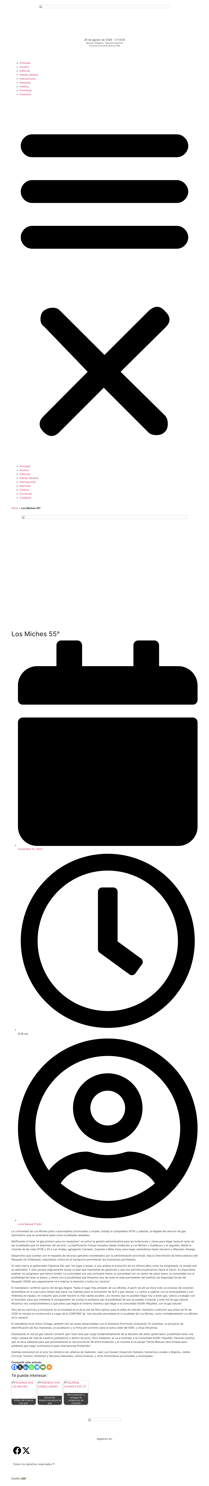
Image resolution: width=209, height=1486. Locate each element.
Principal (25, 63)
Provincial (26, 90)
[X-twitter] (26, 1450)
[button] (104, 280)
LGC (23, 1478)
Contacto (25, 94)
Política (24, 86)
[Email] (43, 1367)
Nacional (25, 82)
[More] (49, 1367)
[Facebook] (14, 1367)
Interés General (29, 74)
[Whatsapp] (31, 1367)
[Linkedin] (26, 1367)
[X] (20, 1367)
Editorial (25, 70)
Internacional (27, 78)
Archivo (24, 66)
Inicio (14, 508)
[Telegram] (37, 1367)
